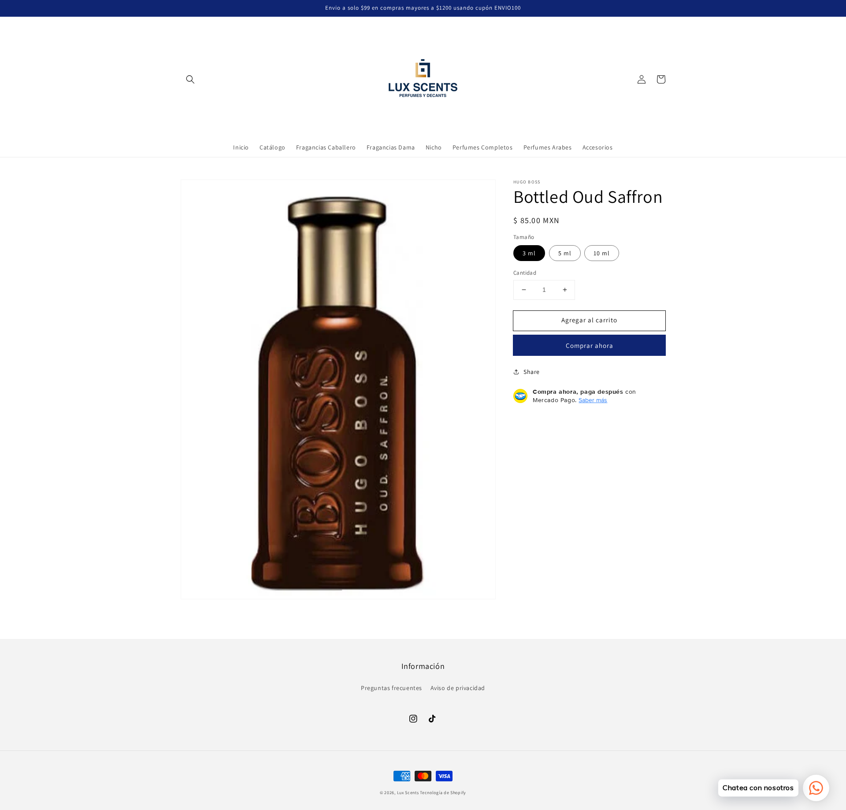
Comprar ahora (589, 345)
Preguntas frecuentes (391, 688)
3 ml (529, 253)
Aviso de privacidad (457, 688)
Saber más (593, 400)
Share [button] (531, 372)
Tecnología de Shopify (443, 792)
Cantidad (524, 272)
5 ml (564, 253)
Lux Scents (408, 792)
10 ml (602, 253)
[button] (190, 79)
